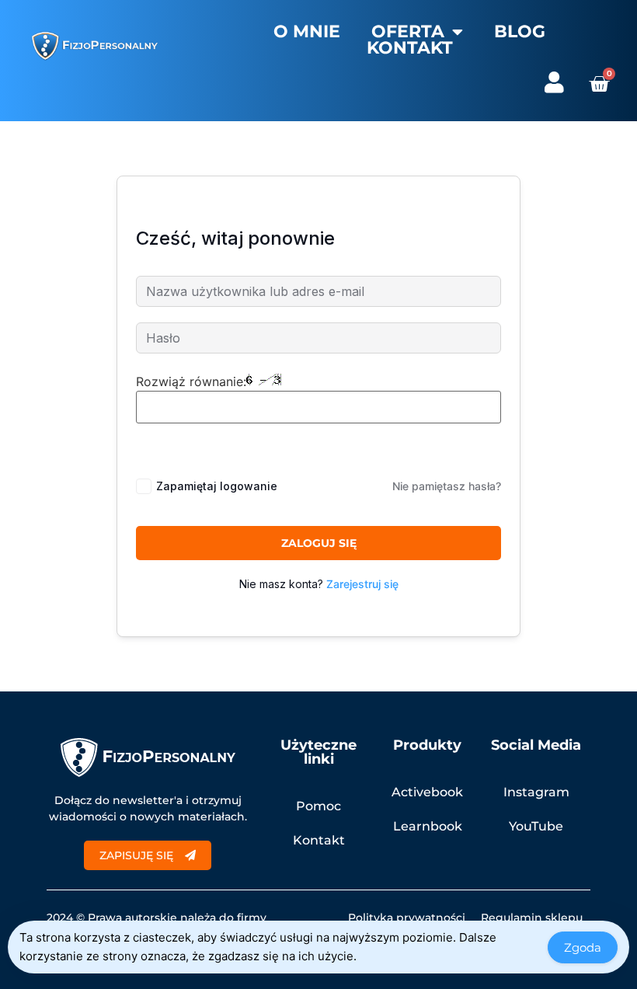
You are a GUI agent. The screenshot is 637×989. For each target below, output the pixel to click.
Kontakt (410, 48)
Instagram (536, 792)
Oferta (407, 31)
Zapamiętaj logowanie (216, 486)
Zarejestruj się (362, 583)
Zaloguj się (319, 543)
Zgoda (582, 947)
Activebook (427, 792)
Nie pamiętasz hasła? (446, 486)
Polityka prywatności (406, 918)
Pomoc (318, 806)
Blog (519, 31)
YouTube (536, 826)
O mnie (306, 31)
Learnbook (427, 826)
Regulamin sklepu (532, 918)
